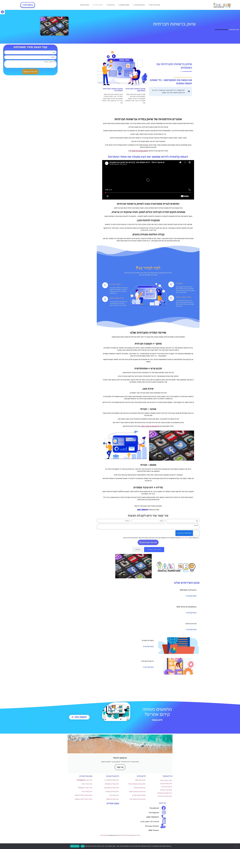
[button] (2, 11)
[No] (237, 847)
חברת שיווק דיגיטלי (155, 5)
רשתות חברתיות (98, 5)
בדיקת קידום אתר (147, 661)
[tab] (154, 549)
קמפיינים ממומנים (124, 5)
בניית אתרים (111, 5)
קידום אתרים (141, 776)
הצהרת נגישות (136, 835)
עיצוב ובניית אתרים (85, 776)
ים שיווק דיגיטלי (104, 835)
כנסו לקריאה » (191, 596)
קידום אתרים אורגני (139, 5)
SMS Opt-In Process (188, 590)
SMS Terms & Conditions (186, 607)
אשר (82, 846)
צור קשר (120, 767)
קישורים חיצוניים (84, 5)
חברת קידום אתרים (234, 29)
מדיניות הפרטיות (184, 538)
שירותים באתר (167, 776)
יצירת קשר (162, 803)
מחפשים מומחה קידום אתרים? (157, 712)
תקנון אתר (129, 835)
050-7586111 (142, 510)
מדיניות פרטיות (191, 624)
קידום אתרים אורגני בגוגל (149, 426)
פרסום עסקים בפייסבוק (140, 151)
